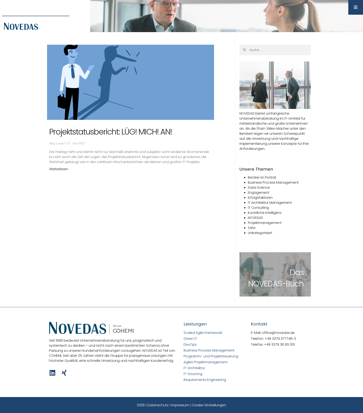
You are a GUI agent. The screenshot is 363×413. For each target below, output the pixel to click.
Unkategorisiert (260, 232)
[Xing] (64, 373)
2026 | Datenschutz (152, 405)
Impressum (180, 405)
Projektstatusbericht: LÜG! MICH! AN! (110, 131)
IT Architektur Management (270, 202)
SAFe (251, 227)
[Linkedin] (52, 373)
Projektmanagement (264, 222)
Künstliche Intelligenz (264, 212)
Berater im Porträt (262, 177)
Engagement (258, 192)
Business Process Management (273, 182)
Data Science (259, 187)
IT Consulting (258, 207)
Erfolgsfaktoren (260, 197)
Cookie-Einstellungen (209, 405)
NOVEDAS (255, 217)
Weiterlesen (58, 169)
